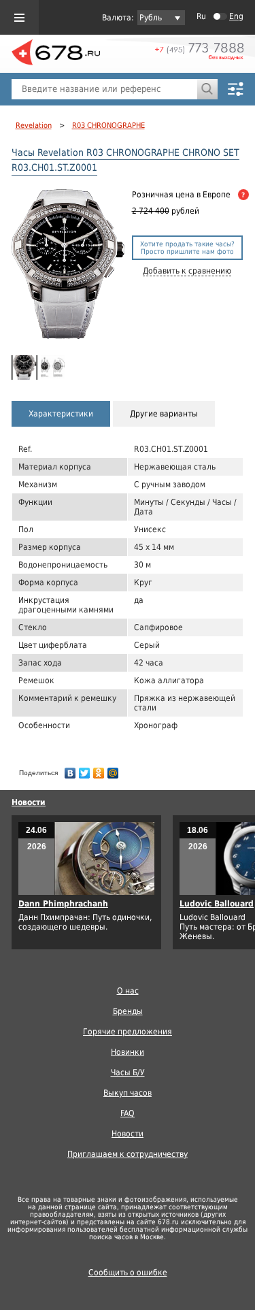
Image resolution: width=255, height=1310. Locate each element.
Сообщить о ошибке (127, 1272)
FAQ (127, 1113)
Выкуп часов (127, 1093)
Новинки (127, 1052)
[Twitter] (85, 769)
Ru (201, 16)
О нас (128, 991)
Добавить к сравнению (187, 271)
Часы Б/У (128, 1072)
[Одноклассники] (99, 769)
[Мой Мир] (113, 769)
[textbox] (104, 89)
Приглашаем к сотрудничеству (127, 1154)
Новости (29, 802)
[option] (24, 367)
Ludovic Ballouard (217, 903)
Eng (236, 16)
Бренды (128, 1011)
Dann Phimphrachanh (63, 903)
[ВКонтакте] (70, 769)
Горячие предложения (127, 1031)
